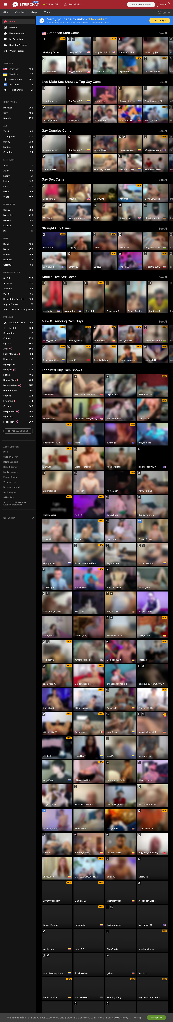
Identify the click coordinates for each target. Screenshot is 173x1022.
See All (163, 33)
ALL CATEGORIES (20, 431)
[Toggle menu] (5, 4)
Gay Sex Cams (53, 179)
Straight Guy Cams (56, 228)
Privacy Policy (10, 477)
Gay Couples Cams (56, 131)
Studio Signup (10, 492)
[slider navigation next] (166, 55)
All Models (8, 497)
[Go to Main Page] (25, 4)
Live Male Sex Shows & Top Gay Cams (72, 82)
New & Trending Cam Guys (62, 321)
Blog (5, 452)
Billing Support (10, 462)
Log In (163, 4)
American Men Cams (63, 33)
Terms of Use (10, 482)
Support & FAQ (10, 457)
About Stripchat (11, 447)
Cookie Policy (120, 1017)
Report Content (10, 467)
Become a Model (11, 487)
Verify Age (160, 20)
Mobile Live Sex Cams (59, 277)
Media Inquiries (10, 472)
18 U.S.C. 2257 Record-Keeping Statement (14, 503)
